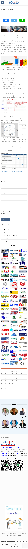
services (3, 7)
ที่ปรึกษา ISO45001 (5, 229)
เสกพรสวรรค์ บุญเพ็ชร (23, 416)
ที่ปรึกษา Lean (4, 238)
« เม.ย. (2, 392)
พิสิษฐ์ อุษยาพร (5, 427)
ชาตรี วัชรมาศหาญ (23, 427)
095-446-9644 (12, 455)
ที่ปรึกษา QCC (4, 232)
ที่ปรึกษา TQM (4, 241)
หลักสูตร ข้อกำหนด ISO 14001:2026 (9, 235)
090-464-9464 (23, 453)
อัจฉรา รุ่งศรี (14, 416)
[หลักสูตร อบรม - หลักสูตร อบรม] (14, 2)
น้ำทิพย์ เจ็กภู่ (14, 427)
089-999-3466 (11, 453)
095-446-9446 (23, 455)
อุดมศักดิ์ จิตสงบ (5, 416)
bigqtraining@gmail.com (11, 459)
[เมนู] (2, 2)
